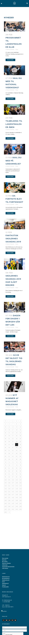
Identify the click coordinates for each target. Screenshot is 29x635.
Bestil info (4, 559)
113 (17, 485)
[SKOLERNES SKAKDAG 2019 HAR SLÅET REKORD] (14, 264)
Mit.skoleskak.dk (5, 578)
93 (16, 474)
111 (9, 485)
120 (5, 491)
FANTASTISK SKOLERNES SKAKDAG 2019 (13, 238)
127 (13, 494)
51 (9, 450)
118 (17, 488)
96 (9, 477)
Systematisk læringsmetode (8, 566)
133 (17, 497)
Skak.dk (4, 585)
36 (9, 441)
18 (16, 430)
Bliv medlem (5, 561)
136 (9, 500)
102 (13, 480)
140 (5, 503)
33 (16, 438)
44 (20, 444)
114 (20, 485)
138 (17, 500)
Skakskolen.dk (5, 583)
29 (20, 435)
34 (20, 438)
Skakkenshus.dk (5, 580)
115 (5, 488)
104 (20, 480)
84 (20, 468)
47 (13, 447)
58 (16, 453)
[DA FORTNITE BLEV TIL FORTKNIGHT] (14, 187)
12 (13, 427)
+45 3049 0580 (6, 601)
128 (17, 494)
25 (5, 435)
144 (20, 503)
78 (16, 465)
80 (5, 468)
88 (16, 471)
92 (13, 474)
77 (13, 465)
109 (20, 483)
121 (9, 491)
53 (16, 450)
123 (17, 491)
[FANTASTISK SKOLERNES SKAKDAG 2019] (14, 224)
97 (13, 477)
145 (5, 506)
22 (13, 432)
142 (13, 503)
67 (13, 459)
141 (9, 503)
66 (9, 459)
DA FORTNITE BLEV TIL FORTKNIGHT (14, 199)
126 (9, 494)
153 (17, 509)
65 (5, 459)
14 (20, 427)
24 (20, 432)
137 (13, 500)
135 (5, 500)
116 (9, 488)
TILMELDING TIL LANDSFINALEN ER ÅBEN (14, 124)
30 (5, 438)
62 (13, 456)
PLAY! (3, 581)
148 (17, 506)
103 (17, 480)
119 (20, 488)
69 (20, 459)
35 (5, 441)
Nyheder (12, 49)
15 (5, 430)
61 (9, 456)
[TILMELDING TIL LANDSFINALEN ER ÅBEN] (14, 109)
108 (17, 483)
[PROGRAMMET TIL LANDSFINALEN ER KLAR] (14, 26)
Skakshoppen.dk (6, 576)
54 (20, 450)
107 (13, 483)
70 (5, 462)
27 (13, 435)
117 (13, 488)
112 (13, 485)
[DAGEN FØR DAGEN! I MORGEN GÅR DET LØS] (14, 307)
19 (20, 430)
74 (20, 462)
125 (5, 494)
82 (13, 468)
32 (13, 438)
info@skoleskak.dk (8, 600)
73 (16, 462)
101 (9, 480)
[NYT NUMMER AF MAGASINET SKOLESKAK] (14, 386)
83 (16, 468)
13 (16, 427)
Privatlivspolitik (5, 586)
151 (9, 509)
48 (16, 447)
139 (20, 500)
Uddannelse (4, 564)
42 (13, 444)
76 (9, 465)
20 (5, 432)
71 (9, 462)
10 (5, 427)
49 (20, 447)
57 (13, 453)
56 (9, 453)
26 (9, 435)
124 (20, 491)
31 (9, 438)
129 (20, 494)
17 (13, 430)
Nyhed (8, 49)
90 (5, 474)
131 (9, 497)
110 (5, 485)
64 (20, 456)
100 (5, 480)
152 (13, 509)
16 (9, 430)
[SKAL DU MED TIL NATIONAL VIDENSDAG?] (14, 70)
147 (13, 506)
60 (5, 456)
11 (9, 427)
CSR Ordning (5, 568)
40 (5, 444)
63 (16, 456)
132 (13, 497)
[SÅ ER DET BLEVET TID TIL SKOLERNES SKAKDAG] (14, 347)
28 (16, 435)
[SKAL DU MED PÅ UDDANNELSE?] (14, 149)
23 (16, 432)
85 (5, 471)
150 (5, 509)
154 (20, 509)
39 (20, 441)
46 (9, 447)
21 (9, 432)
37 (13, 441)
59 (20, 453)
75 (5, 465)
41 (9, 444)
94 (20, 474)
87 (13, 471)
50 (5, 450)
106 (9, 483)
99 (20, 477)
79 (20, 465)
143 (17, 503)
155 (5, 512)
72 (13, 462)
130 (5, 497)
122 (13, 491)
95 (5, 477)
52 (13, 450)
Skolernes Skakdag (6, 563)
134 (20, 497)
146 (9, 506)
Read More (10, 59)
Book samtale (5, 558)
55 (5, 453)
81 (9, 468)
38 (16, 441)
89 (20, 471)
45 (5, 447)
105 (5, 483)
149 (20, 506)
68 (16, 459)
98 (16, 477)
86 (9, 471)
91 (9, 474)
